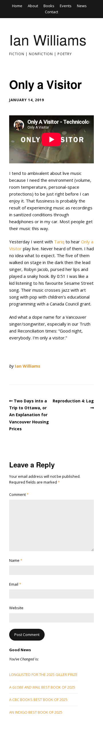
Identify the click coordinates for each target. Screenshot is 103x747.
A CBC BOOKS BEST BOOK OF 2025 (38, 699)
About (33, 5)
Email (15, 584)
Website (16, 607)
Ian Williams (47, 39)
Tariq (59, 241)
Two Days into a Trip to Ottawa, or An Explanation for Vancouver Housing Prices (29, 415)
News (82, 5)
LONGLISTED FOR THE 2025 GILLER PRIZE (43, 674)
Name (15, 560)
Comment (19, 494)
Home (17, 5)
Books (48, 5)
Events (66, 5)
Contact (51, 11)
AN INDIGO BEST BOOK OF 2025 (35, 712)
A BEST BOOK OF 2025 (42, 687)
